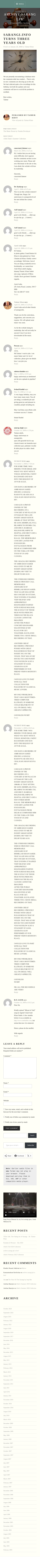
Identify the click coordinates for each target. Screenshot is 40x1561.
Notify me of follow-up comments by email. (20, 1117)
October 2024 (7, 1309)
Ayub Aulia (18, 246)
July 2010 (6, 1415)
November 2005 (8, 1526)
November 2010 (8, 1400)
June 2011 (6, 1388)
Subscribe (30, 1145)
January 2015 (7, 1364)
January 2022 (7, 1324)
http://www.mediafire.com (23, 1020)
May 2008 (6, 1435)
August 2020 (7, 1328)
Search (32, 1135)
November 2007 (8, 1447)
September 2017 (8, 1336)
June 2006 (6, 1510)
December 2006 (8, 1491)
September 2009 (8, 1431)
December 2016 (8, 1340)
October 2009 (7, 1427)
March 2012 (7, 1372)
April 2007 (6, 1475)
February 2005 (7, 1550)
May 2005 (6, 1546)
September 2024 (8, 1313)
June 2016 (6, 1344)
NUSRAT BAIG (20, 461)
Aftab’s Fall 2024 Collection (12, 1247)
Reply (16, 179)
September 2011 (8, 1384)
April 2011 (6, 1392)
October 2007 (7, 1451)
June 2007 (6, 1467)
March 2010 (7, 1419)
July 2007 (6, 1463)
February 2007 (7, 1483)
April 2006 (6, 1514)
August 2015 (7, 1356)
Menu (21, 4)
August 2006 (7, 1502)
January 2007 (7, 1487)
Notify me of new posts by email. (16, 1122)
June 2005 (6, 1542)
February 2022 (7, 1320)
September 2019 (8, 1332)
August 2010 (7, 1411)
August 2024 (7, 1316)
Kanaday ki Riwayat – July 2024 (13, 1243)
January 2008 (7, 1439)
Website (6, 1100)
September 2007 (8, 1455)
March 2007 (7, 1479)
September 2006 (8, 1498)
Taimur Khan (29, 47)
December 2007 (8, 1443)
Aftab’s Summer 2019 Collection (26, 1284)
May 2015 (6, 1360)
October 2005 (7, 1530)
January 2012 (7, 1376)
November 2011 (8, 1380)
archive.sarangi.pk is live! (11, 1251)
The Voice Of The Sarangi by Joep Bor (20, 1280)
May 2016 (6, 1348)
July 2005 (6, 1538)
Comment (7, 1056)
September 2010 (8, 1407)
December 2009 (8, 1423)
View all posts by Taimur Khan (22, 120)
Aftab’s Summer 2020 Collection (26, 1288)
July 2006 (6, 1506)
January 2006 (7, 1518)
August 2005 (7, 1534)
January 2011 (7, 1396)
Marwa (24, 1268)
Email (6, 1092)
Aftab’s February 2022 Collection (13, 1254)
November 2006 (8, 1494)
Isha (4, 1280)
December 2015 (8, 1352)
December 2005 (8, 1522)
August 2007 (7, 1459)
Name (6, 1083)
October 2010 (7, 1404)
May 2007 (6, 1471)
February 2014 (7, 1368)
